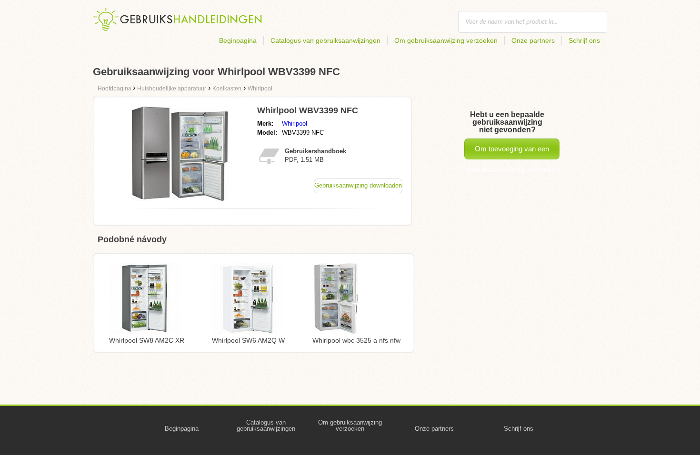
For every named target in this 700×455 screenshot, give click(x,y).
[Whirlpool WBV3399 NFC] (180, 199)
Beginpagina (238, 40)
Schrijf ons (584, 40)
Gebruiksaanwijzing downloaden (358, 185)
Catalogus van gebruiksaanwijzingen (325, 40)
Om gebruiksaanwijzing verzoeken (446, 40)
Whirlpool (294, 123)
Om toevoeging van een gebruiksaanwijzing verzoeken (512, 152)
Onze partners (533, 40)
